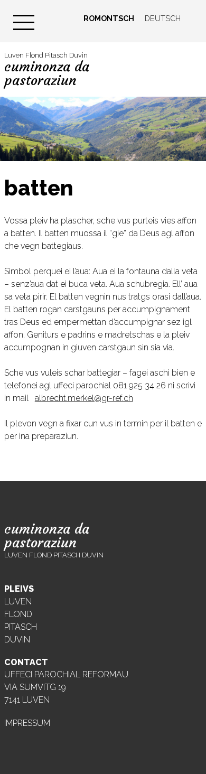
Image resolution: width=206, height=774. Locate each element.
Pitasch (20, 627)
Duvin (17, 640)
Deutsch (163, 18)
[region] (103, 129)
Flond (18, 614)
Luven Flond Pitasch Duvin (46, 69)
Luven (18, 601)
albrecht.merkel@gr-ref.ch (84, 398)
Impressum (27, 723)
